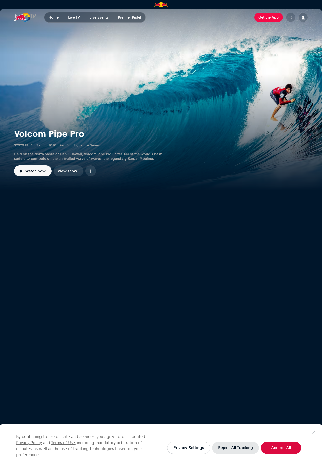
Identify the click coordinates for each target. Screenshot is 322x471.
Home (54, 17)
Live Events (99, 17)
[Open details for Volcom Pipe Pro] (161, 99)
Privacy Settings (188, 447)
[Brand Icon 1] (161, 4)
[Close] (314, 432)
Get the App (268, 17)
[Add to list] (90, 170)
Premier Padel (129, 17)
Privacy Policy (29, 442)
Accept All (281, 447)
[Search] (290, 17)
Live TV (74, 17)
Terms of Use (63, 442)
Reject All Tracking (235, 447)
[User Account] (303, 17)
